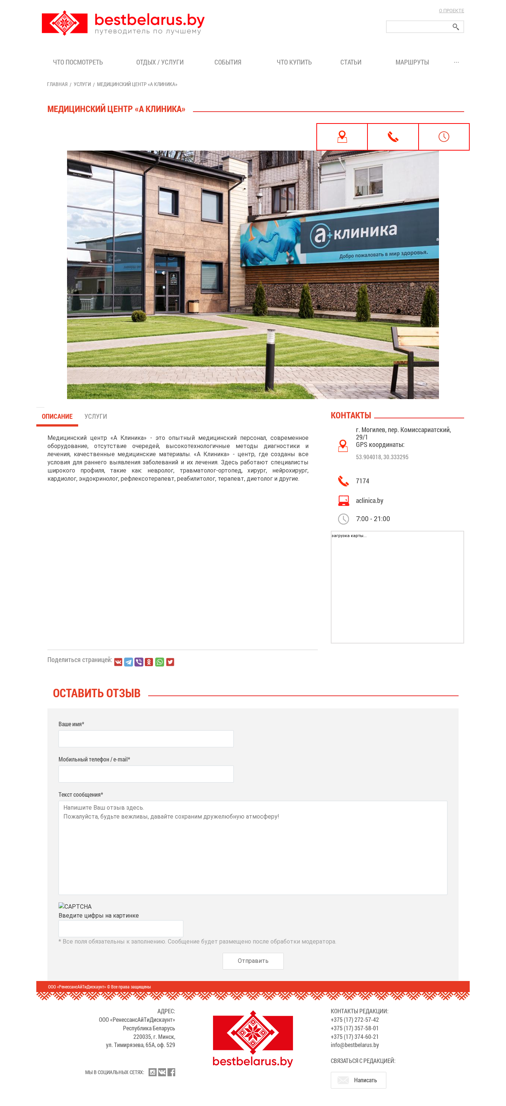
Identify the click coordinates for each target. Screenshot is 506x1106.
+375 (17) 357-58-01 (355, 1028)
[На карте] (342, 137)
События (229, 61)
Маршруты (412, 61)
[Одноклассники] (149, 662)
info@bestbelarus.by (355, 1045)
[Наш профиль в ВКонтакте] (162, 1072)
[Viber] (138, 662)
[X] (170, 662)
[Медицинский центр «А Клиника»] (253, 261)
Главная (57, 84)
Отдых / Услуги (160, 61)
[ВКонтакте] (118, 662)
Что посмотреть (78, 61)
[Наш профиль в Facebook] (171, 1072)
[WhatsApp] (159, 662)
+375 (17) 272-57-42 (355, 1019)
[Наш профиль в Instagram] (153, 1072)
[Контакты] (392, 137)
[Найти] (456, 26)
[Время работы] (444, 137)
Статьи (352, 61)
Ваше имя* (71, 724)
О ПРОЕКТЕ (451, 10)
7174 (362, 480)
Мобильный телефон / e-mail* (94, 759)
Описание (57, 416)
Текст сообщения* (81, 794)
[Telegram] (128, 662)
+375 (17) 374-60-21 (355, 1036)
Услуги (82, 84)
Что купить (294, 61)
